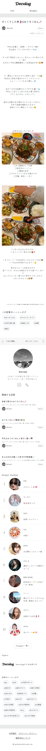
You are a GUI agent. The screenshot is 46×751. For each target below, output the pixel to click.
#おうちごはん (9, 318)
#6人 (22, 710)
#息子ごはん (29, 442)
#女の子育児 (9, 705)
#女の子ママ (31, 699)
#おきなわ (8, 694)
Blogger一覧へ (23, 646)
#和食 (27, 423)
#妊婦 (36, 323)
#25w (4, 460)
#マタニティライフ (27, 318)
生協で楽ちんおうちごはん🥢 (14, 401)
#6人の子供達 (30, 716)
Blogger (33, 11)
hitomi (23, 371)
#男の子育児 (34, 688)
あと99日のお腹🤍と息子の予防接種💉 (18, 457)
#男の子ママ (20, 688)
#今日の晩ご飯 (9, 323)
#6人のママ (33, 710)
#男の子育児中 (9, 710)
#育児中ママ (21, 694)
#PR (14, 682)
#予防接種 (26, 460)
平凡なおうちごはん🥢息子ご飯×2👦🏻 (17, 438)
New (12, 11)
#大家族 (38, 705)
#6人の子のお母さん (11, 716)
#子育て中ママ (26, 682)
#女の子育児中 (24, 705)
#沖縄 (34, 694)
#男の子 (7, 688)
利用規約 (13, 733)
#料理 (37, 442)
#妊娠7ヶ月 (24, 323)
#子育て (7, 699)
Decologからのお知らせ (26, 664)
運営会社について (23, 738)
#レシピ (16, 405)
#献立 (6, 329)
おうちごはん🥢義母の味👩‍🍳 (13, 420)
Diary (40, 28)
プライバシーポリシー (27, 733)
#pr (5, 682)
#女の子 (18, 699)
